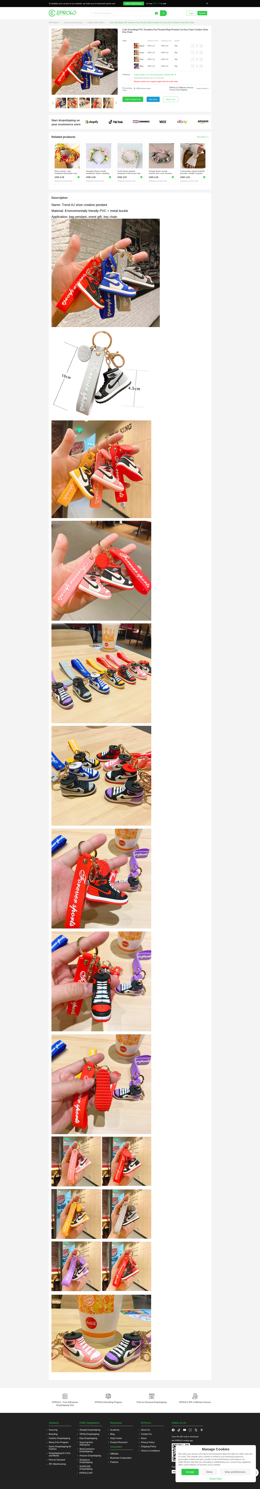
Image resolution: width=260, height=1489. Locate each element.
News (144, 1438)
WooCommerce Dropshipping (87, 1450)
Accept (190, 1471)
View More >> (203, 137)
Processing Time (127, 89)
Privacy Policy (215, 1478)
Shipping (126, 74)
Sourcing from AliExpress (86, 1443)
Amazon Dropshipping (90, 1455)
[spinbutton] (197, 46)
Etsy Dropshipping (88, 1438)
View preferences (235, 1471)
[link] (54, 22)
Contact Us (146, 1434)
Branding (53, 1434)
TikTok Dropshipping (89, 1434)
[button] (192, 45)
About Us (145, 1430)
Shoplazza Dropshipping (85, 1461)
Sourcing (53, 1430)
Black (142, 46)
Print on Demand (57, 1460)
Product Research (119, 1442)
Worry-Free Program (58, 1442)
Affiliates (114, 1454)
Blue (142, 66)
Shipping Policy (148, 1446)
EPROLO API (85, 1473)
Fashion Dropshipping (59, 1438)
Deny (209, 1471)
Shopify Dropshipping (89, 1430)
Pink (141, 59)
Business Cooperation (121, 1458)
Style (124, 41)
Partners (114, 1462)
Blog (112, 1434)
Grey (142, 52)
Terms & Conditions (150, 1451)
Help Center (116, 1438)
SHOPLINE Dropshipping (85, 1467)
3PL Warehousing (57, 1464)
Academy (114, 1430)
